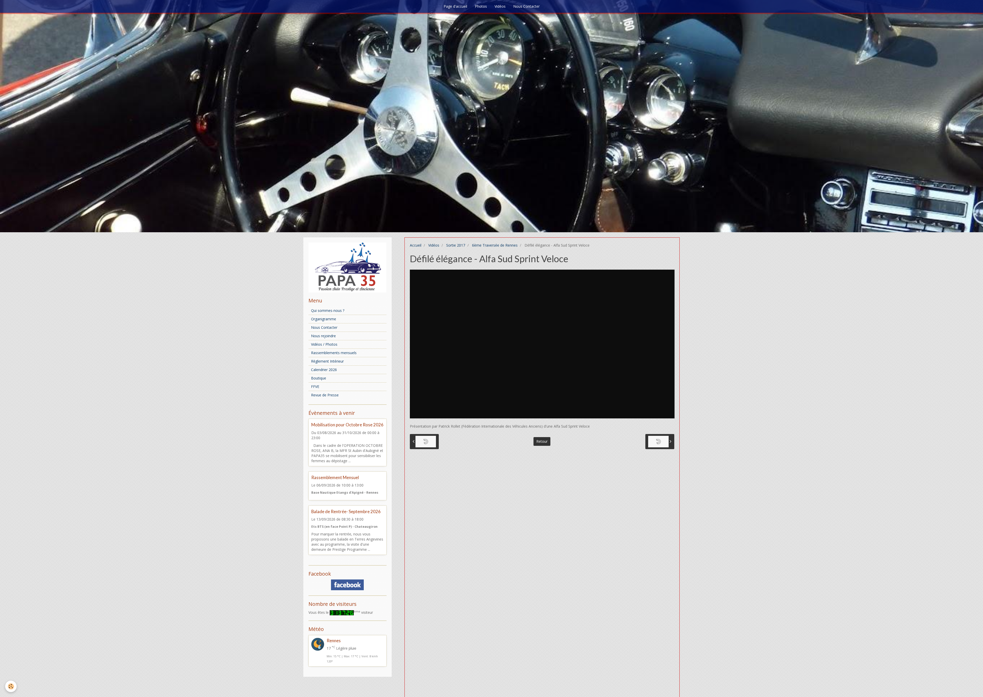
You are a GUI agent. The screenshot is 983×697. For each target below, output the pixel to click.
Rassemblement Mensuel (335, 477)
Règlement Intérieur (327, 361)
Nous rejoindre (323, 335)
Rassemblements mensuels (334, 352)
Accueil (415, 245)
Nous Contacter (526, 6)
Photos (481, 6)
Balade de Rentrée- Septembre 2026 (346, 511)
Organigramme (323, 318)
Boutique (318, 378)
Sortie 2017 (455, 245)
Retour (542, 441)
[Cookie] (11, 686)
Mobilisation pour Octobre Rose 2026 (347, 425)
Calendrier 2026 (324, 369)
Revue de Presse (325, 395)
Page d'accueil (455, 6)
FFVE (315, 386)
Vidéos (500, 6)
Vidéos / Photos (324, 344)
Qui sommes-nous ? (327, 310)
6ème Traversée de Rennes (495, 245)
